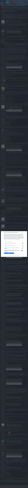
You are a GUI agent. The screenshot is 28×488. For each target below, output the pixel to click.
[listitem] (14, 241)
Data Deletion (10, 255)
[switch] (22, 243)
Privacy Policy (17, 255)
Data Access (14, 255)
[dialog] (14, 244)
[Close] (25, 232)
